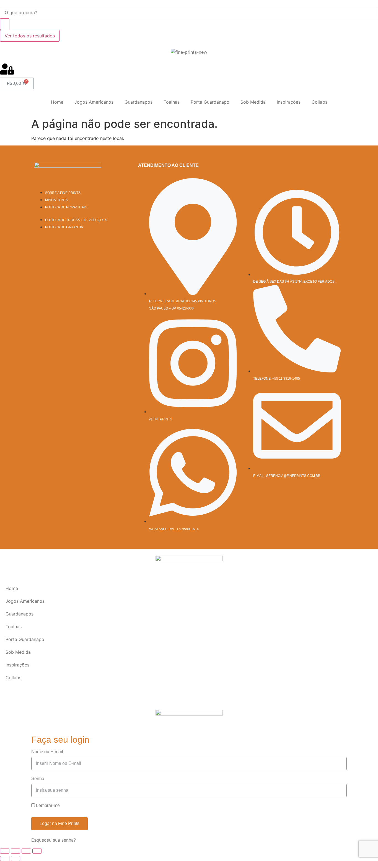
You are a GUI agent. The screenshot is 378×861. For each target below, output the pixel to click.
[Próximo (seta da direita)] (15, 858)
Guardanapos (138, 102)
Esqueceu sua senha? (53, 840)
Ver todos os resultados (30, 36)
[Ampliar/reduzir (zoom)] (4, 851)
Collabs (319, 102)
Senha (37, 778)
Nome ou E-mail (47, 752)
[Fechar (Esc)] (37, 851)
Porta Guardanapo (210, 102)
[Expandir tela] (15, 851)
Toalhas (172, 102)
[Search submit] (4, 24)
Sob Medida (253, 102)
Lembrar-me (47, 805)
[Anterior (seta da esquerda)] (4, 858)
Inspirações (289, 102)
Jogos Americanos (93, 102)
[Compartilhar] (26, 851)
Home (57, 102)
